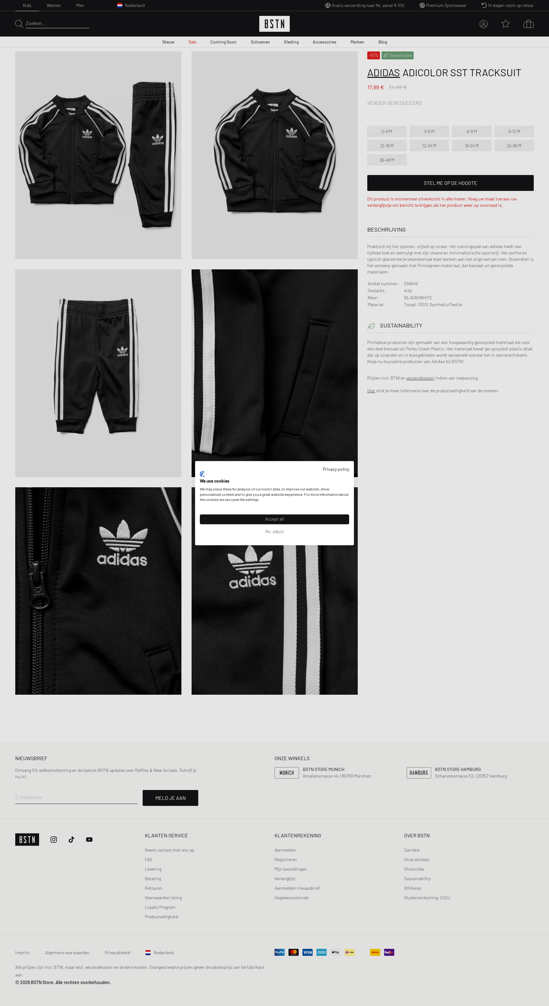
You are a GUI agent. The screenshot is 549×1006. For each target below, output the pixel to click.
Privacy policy (336, 469)
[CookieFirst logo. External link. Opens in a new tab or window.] (202, 474)
